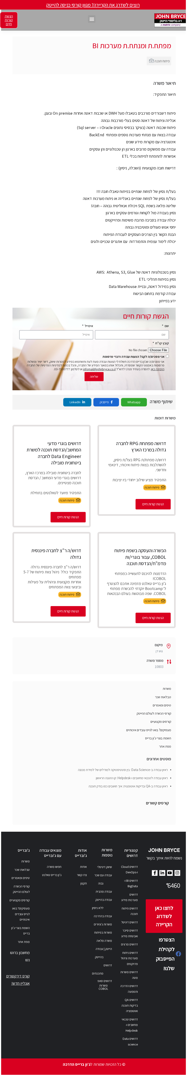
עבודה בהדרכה (103, 916)
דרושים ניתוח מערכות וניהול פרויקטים (129, 958)
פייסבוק (104, 402)
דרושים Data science (130, 1041)
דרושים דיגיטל (129, 922)
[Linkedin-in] (162, 873)
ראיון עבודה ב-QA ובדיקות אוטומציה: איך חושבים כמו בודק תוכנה (128, 786)
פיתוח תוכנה (162, 61)
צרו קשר (82, 875)
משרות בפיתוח (103, 932)
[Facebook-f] (155, 873)
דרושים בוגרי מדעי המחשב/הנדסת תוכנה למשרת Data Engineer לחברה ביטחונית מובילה (54, 453)
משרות (167, 688)
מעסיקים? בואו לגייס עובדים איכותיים (148, 730)
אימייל (88, 326)
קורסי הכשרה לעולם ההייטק (154, 713)
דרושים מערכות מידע (129, 897)
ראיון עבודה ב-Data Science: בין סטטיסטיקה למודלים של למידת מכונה (123, 770)
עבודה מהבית (104, 891)
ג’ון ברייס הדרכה (76, 1064)
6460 (172, 885)
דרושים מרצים (129, 944)
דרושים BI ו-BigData (131, 883)
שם (166, 326)
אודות (83, 867)
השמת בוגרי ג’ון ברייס (158, 738)
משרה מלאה (104, 941)
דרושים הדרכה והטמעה (129, 989)
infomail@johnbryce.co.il (99, 369)
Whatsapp (134, 402)
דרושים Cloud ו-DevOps (129, 869)
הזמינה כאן (157, 369)
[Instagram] (177, 873)
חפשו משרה (54, 867)
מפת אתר (165, 746)
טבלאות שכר (163, 697)
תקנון (83, 883)
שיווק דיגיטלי (104, 867)
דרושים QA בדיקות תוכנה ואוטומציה (129, 1005)
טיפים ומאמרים (162, 705)
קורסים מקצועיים (161, 721)
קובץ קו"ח (162, 343)
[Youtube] (170, 873)
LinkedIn (75, 402)
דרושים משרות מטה (129, 975)
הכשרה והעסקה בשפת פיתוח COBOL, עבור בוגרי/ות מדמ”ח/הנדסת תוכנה (140, 557)
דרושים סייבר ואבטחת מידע (129, 933)
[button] (91, 19)
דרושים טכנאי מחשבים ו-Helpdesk (130, 1025)
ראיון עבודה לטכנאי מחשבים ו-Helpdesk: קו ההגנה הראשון (132, 778)
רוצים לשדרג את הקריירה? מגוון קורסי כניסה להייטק (93, 5)
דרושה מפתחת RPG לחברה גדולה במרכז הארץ (141, 446)
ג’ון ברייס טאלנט (51, 875)
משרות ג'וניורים (103, 924)
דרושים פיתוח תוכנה (130, 911)
